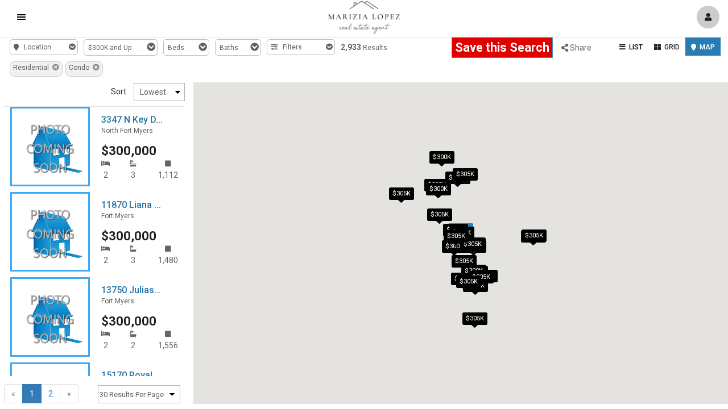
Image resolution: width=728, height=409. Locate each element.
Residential (32, 68)
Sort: (119, 91)
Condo (81, 68)
